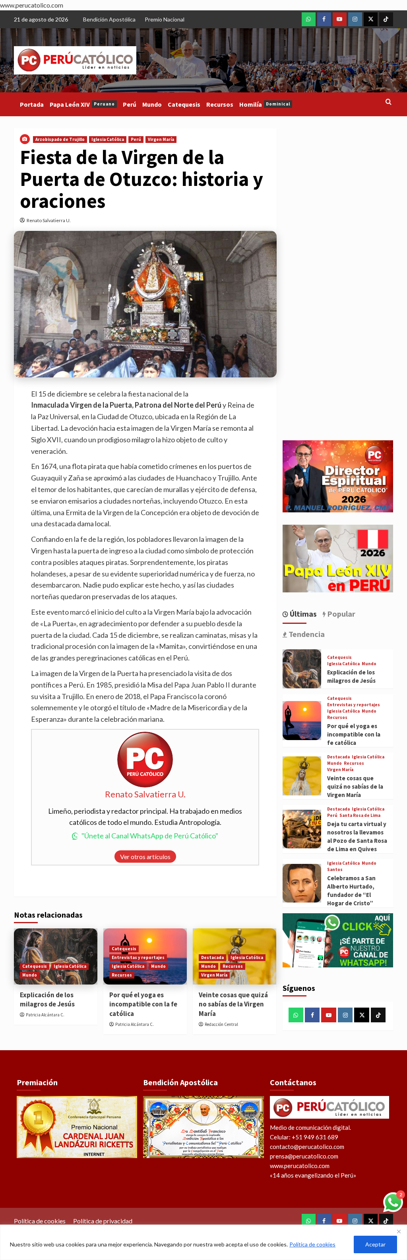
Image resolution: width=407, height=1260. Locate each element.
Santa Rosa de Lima (359, 815)
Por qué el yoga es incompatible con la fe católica (143, 1004)
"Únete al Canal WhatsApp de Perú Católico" (149, 835)
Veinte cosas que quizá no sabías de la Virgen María (233, 1004)
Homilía (264, 104)
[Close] (398, 1231)
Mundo (152, 104)
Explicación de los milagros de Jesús (47, 999)
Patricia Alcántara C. (45, 1015)
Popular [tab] (340, 614)
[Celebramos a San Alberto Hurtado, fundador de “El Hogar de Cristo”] (302, 883)
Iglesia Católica (107, 139)
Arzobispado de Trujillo (60, 139)
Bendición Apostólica (109, 19)
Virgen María (161, 139)
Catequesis (184, 104)
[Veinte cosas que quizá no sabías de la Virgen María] (302, 775)
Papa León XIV (82, 104)
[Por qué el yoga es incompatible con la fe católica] (302, 720)
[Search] (388, 102)
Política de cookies (312, 1244)
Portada (32, 104)
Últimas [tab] (302, 614)
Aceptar (375, 1244)
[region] (203, 1242)
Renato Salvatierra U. (49, 220)
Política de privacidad (102, 1221)
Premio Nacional (164, 19)
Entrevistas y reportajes (138, 957)
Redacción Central (221, 1024)
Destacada (212, 957)
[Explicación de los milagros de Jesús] (302, 668)
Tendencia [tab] (306, 634)
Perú (129, 104)
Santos (335, 869)
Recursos (219, 104)
